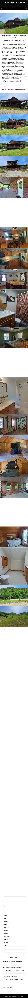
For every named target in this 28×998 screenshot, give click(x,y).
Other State (6, 951)
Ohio (5, 906)
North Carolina (7, 936)
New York (6, 933)
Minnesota (6, 924)
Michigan (6, 921)
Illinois (5, 948)
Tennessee (6, 942)
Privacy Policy (7, 953)
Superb (22, 996)
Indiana (5, 909)
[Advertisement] (14, 212)
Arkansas (6, 895)
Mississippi (6, 927)
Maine (5, 918)
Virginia (5, 945)
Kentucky (6, 915)
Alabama (5, 898)
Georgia (5, 900)
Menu (25, 8)
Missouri (6, 930)
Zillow (7, 629)
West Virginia (7, 903)
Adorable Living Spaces (14, 2)
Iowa (5, 912)
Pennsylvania (7, 939)
